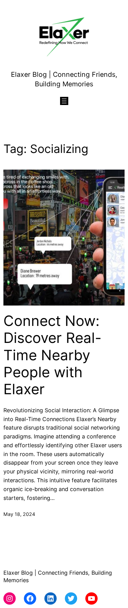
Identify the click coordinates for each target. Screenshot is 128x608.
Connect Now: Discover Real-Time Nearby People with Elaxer (52, 355)
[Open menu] (64, 101)
